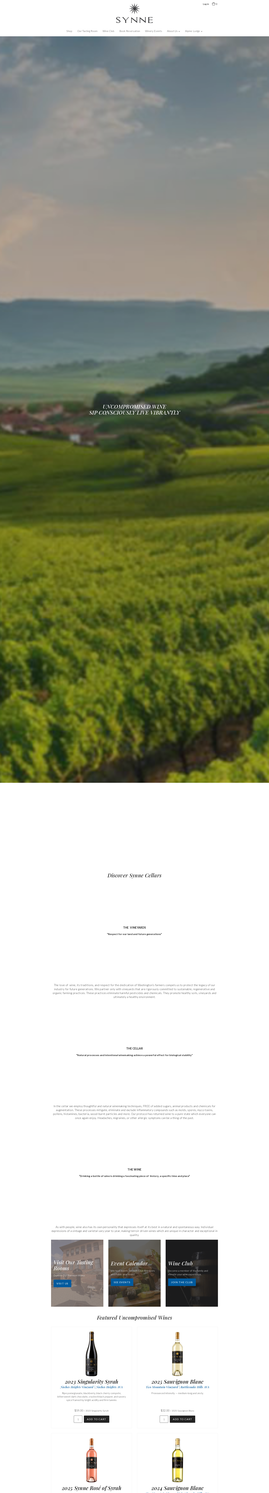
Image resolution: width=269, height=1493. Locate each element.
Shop (69, 30)
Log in (206, 4)
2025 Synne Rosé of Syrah (91, 1487)
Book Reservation (129, 30)
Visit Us (62, 1283)
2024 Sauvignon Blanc (177, 1487)
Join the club (182, 1282)
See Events (122, 1282)
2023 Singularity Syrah (91, 1381)
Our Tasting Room (87, 30)
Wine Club (108, 30)
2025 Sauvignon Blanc (177, 1381)
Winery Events (153, 30)
